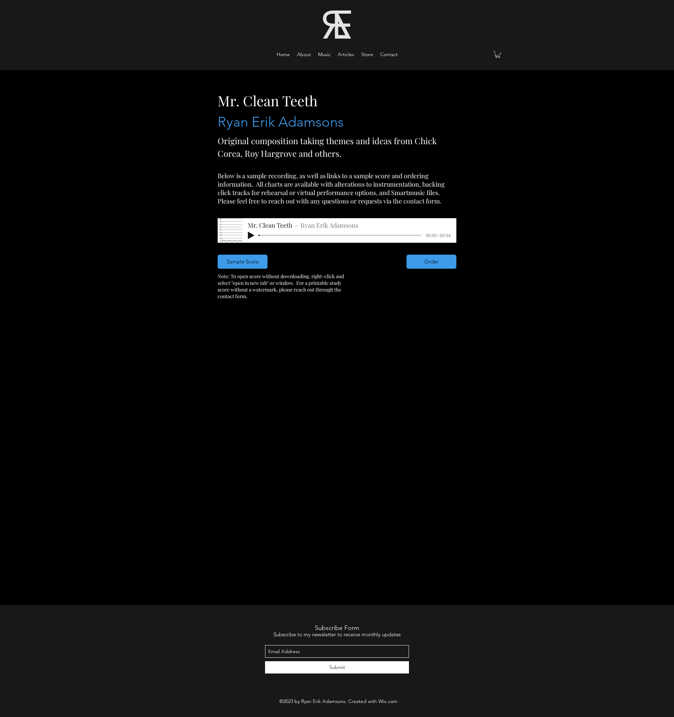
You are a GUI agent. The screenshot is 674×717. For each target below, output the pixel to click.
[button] (324, 54)
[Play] (251, 235)
